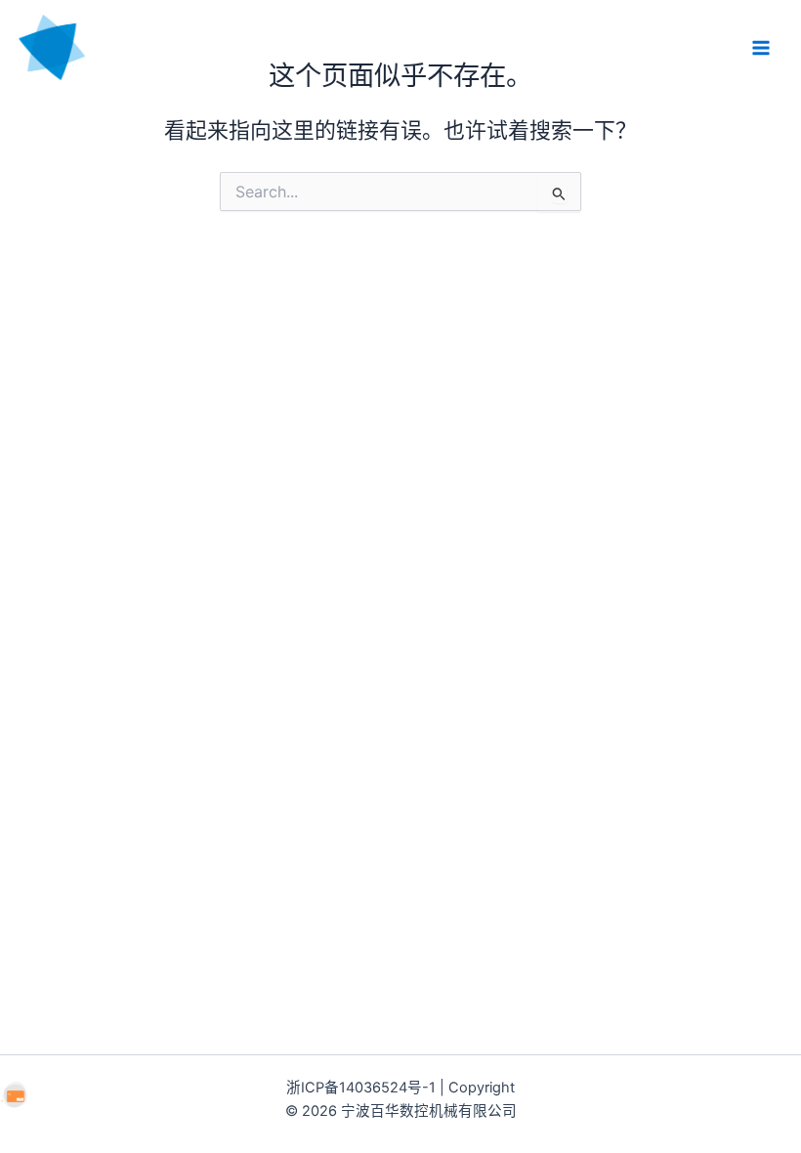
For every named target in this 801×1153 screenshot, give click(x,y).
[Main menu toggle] (760, 47)
